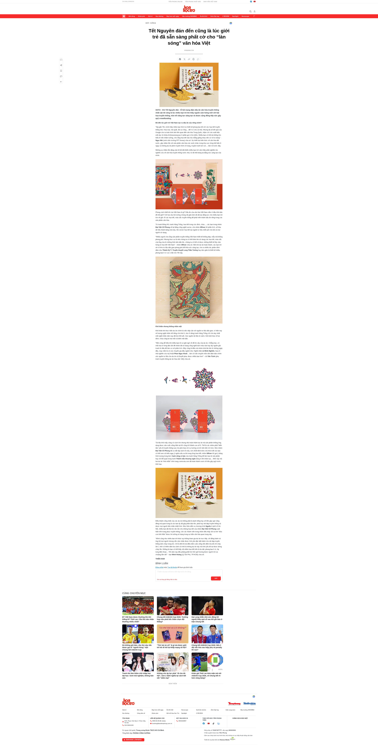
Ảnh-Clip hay (214, 16)
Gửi (216, 578)
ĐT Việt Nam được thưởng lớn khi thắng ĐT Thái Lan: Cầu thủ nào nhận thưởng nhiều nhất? (138, 619)
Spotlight (235, 16)
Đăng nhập (159, 567)
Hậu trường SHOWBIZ (189, 16)
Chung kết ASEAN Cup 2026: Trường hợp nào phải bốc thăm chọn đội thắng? (172, 619)
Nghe (61, 60)
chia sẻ (180, 59)
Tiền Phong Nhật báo (193, 1)
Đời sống (132, 16)
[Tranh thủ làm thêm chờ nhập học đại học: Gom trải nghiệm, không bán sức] (138, 662)
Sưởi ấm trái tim (201, 710)
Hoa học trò (128, 702)
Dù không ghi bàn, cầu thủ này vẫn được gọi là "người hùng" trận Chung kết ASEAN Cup (137, 647)
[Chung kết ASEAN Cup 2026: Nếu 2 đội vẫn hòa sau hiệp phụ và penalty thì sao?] (207, 633)
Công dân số (141, 713)
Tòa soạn (125, 718)
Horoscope (245, 16)
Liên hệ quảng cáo (157, 718)
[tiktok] (214, 723)
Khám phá (141, 16)
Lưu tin (61, 71)
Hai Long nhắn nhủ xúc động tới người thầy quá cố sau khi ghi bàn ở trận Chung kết (207, 619)
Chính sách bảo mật (240, 718)
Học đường (159, 16)
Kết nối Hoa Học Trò (173, 713)
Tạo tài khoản (172, 567)
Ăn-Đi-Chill (203, 16)
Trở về (61, 82)
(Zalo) (164, 721)
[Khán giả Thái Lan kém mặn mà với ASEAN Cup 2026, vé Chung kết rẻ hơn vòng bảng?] (207, 662)
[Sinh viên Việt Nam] (250, 704)
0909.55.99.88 (156, 721)
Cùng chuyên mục (134, 593)
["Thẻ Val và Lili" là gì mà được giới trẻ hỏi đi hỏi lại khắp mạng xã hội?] (172, 633)
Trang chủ (123, 16)
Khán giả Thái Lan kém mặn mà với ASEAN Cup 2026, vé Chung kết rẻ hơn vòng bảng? (206, 675)
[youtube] (254, 1)
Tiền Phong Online (175, 1)
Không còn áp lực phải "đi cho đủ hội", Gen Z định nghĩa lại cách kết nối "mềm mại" (171, 675)
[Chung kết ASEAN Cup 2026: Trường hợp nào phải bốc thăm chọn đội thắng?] (172, 605)
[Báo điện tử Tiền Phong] (234, 704)
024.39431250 (128, 725)
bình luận (198, 59)
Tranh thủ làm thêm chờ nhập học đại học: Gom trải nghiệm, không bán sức (138, 675)
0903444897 (182, 721)
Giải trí (150, 16)
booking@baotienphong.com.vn (162, 723)
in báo (193, 59)
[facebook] (251, 1)
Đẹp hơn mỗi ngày (173, 16)
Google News (230, 23)
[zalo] (219, 723)
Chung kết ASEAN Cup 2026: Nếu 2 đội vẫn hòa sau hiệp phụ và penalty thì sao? (207, 647)
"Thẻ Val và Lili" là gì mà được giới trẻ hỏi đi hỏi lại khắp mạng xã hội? (172, 646)
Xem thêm (254, 16)
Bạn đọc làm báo (133, 739)
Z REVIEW (225, 16)
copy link (189, 59)
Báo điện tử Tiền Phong (189, 9)
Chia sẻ (61, 65)
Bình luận (61, 76)
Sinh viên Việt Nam (210, 1)
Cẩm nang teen (230, 710)
